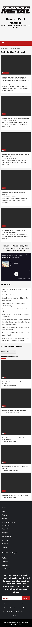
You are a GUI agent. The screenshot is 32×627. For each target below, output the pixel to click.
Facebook (5, 529)
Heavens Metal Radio (8, 522)
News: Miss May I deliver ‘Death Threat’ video (14, 310)
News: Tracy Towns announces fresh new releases (14, 290)
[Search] (29, 43)
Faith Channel (6, 569)
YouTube (4, 558)
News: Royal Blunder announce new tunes (15, 295)
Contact (4, 547)
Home (4, 508)
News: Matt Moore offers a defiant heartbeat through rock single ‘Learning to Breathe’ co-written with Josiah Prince (16, 322)
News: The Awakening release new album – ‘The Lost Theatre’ (15, 328)
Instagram (5, 533)
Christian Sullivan (14, 412)
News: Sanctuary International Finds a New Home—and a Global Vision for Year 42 (15, 339)
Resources (5, 544)
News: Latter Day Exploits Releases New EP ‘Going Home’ (15, 315)
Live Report (5, 72)
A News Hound (14, 84)
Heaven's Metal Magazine (15, 21)
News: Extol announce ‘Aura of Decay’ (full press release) (15, 299)
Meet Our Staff (6, 537)
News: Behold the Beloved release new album (15, 118)
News (3, 113)
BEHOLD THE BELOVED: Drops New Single (13, 230)
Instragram (5, 565)
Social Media (6, 526)
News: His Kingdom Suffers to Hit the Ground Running (13, 304)
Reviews (4, 519)
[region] (16, 33)
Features (5, 515)
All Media (5, 540)
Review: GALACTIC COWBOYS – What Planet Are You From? (15, 334)
